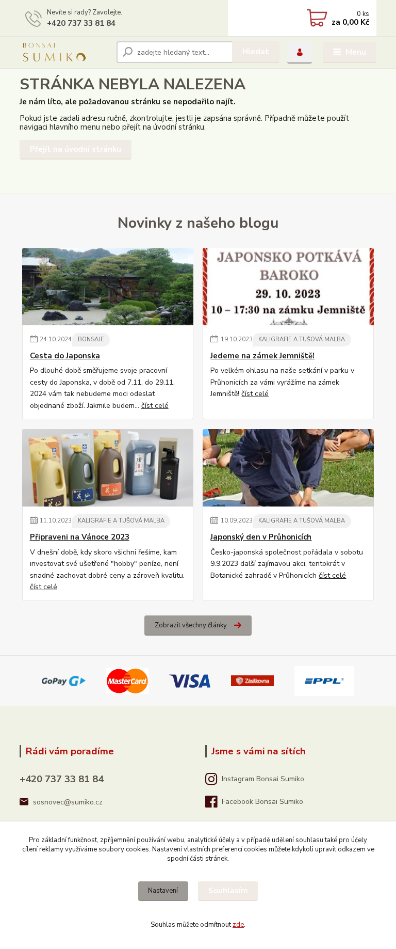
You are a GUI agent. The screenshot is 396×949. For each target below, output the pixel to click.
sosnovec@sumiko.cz (68, 802)
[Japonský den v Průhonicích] (288, 468)
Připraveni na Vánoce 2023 (79, 537)
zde (238, 924)
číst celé (155, 405)
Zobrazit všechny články (191, 625)
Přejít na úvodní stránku (75, 149)
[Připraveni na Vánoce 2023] (107, 468)
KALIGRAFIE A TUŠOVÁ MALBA (301, 339)
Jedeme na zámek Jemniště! (262, 356)
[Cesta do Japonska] (107, 286)
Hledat (255, 51)
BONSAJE (91, 339)
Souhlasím (228, 890)
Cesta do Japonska (65, 356)
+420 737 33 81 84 (81, 23)
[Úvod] (64, 52)
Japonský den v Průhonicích (260, 537)
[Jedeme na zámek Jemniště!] (288, 286)
